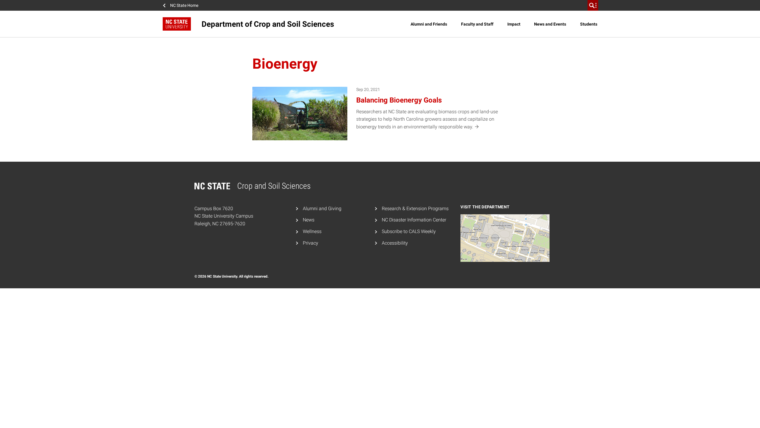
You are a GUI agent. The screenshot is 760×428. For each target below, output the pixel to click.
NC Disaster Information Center (414, 220)
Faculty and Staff (477, 24)
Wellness (312, 231)
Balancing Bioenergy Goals (399, 100)
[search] (593, 5)
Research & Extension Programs (415, 208)
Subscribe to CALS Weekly (409, 231)
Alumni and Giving (322, 208)
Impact (513, 24)
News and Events (550, 24)
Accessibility (395, 243)
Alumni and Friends (429, 24)
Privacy (310, 243)
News (308, 220)
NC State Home (184, 5)
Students (588, 24)
